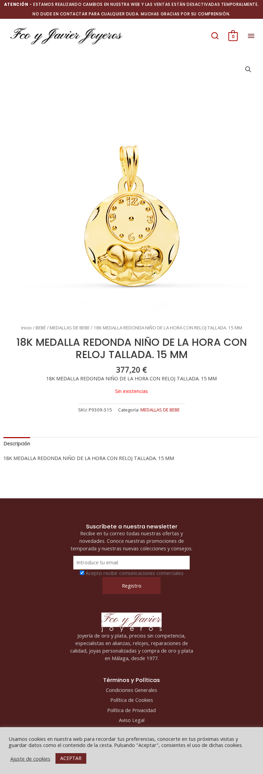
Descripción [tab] (16, 443)
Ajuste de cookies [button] (30, 759)
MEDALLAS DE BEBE (70, 328)
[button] (215, 35)
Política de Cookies (131, 699)
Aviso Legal (132, 720)
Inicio (26, 328)
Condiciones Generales (131, 689)
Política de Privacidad (131, 710)
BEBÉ (41, 328)
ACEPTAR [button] (71, 758)
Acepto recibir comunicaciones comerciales (135, 572)
